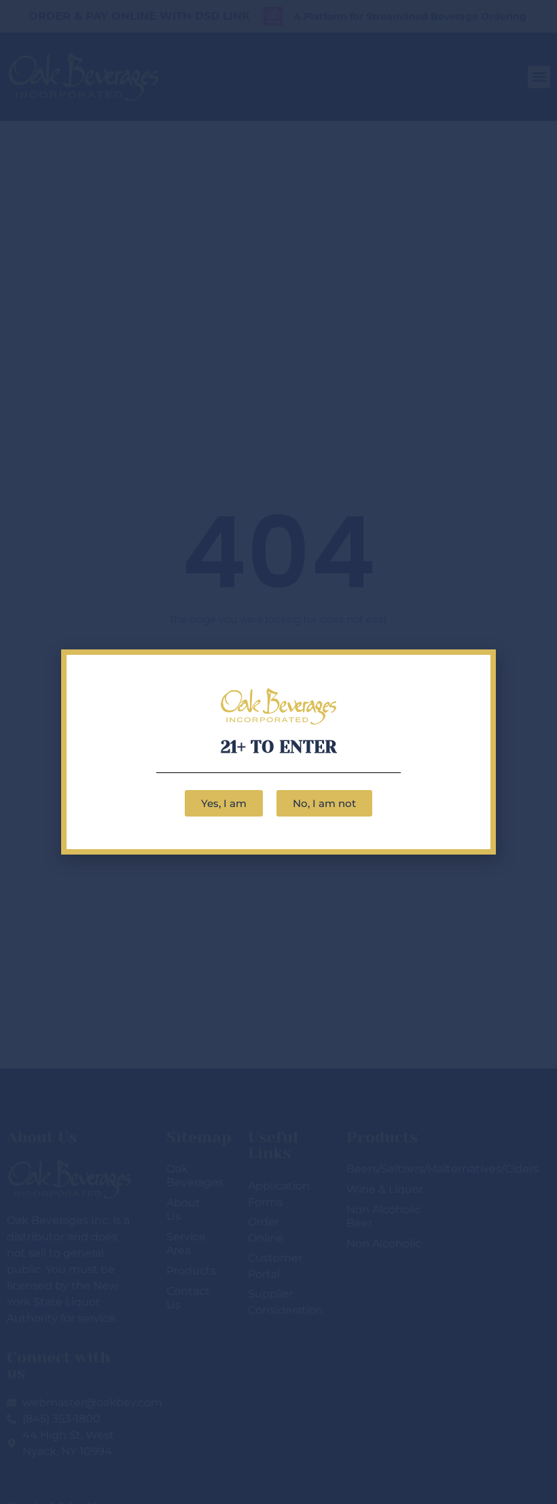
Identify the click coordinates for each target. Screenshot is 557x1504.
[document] (278, 752)
